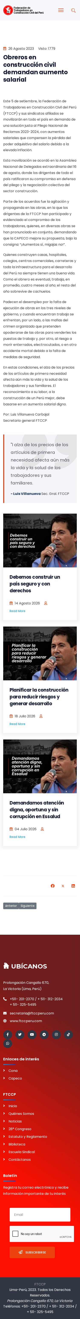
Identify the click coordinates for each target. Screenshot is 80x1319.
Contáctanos (20, 1159)
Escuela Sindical (22, 1151)
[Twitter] (63, 886)
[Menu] (61, 10)
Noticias (15, 1121)
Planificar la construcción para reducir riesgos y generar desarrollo (39, 697)
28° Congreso (20, 1129)
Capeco (15, 1078)
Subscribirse (35, 1252)
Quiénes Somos (21, 1113)
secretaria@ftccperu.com (32, 1013)
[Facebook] (52, 886)
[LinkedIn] (73, 886)
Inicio (13, 1106)
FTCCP (40, 1284)
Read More (17, 611)
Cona (13, 1070)
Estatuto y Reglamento (28, 1136)
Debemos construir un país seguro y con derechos (35, 584)
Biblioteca (17, 1144)
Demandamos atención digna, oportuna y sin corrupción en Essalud (37, 810)
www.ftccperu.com (26, 1020)
